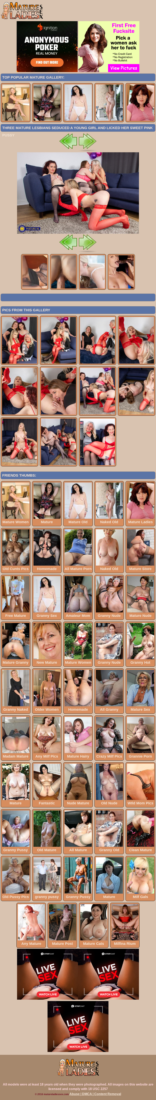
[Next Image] (88, 151)
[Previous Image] (68, 151)
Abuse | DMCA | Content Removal (95, 1094)
